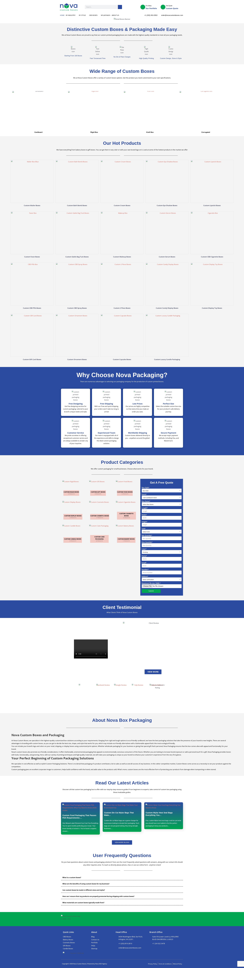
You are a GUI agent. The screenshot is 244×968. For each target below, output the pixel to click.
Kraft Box (150, 132)
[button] (2, 19)
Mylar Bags (105, 15)
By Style (82, 15)
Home (62, 15)
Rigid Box (94, 132)
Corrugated (205, 132)
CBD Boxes (93, 15)
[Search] (120, 7)
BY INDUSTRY (70, 15)
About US (115, 15)
